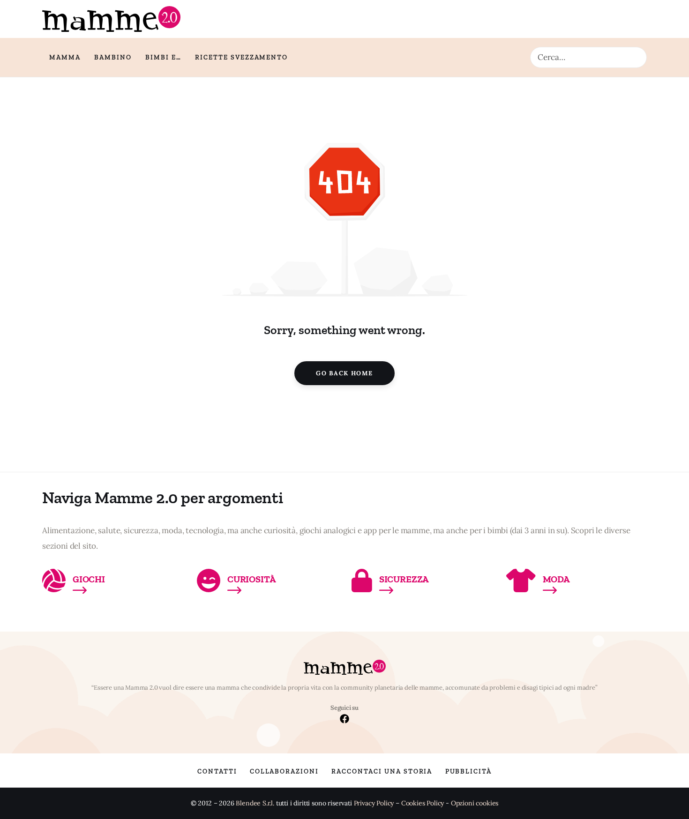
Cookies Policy (422, 803)
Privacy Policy (374, 803)
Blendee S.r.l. (255, 803)
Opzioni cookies (474, 803)
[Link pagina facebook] (344, 720)
